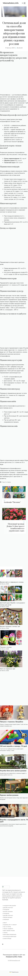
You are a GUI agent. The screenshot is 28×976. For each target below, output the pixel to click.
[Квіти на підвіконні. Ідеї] (11, 659)
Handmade (6, 919)
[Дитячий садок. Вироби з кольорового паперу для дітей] (11, 593)
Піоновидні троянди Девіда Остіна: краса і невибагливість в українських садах (15, 527)
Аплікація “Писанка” (12, 502)
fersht (21, 48)
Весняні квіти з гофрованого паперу (12, 582)
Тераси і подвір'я (8, 928)
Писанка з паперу (6, 647)
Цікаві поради (7, 938)
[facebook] (2, 944)
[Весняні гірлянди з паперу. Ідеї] (11, 616)
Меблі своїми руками (9, 930)
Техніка (5, 932)
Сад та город (6, 482)
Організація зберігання (9, 936)
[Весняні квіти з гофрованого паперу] (11, 574)
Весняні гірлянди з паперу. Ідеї (10, 626)
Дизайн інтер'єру (8, 907)
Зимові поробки (7, 917)
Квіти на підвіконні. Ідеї (7, 669)
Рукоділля (6, 909)
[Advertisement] (14, 78)
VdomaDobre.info (16, 960)
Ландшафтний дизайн (9, 905)
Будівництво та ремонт (10, 924)
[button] (22, 3)
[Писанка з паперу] (11, 638)
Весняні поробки (8, 911)
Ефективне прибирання (9, 934)
